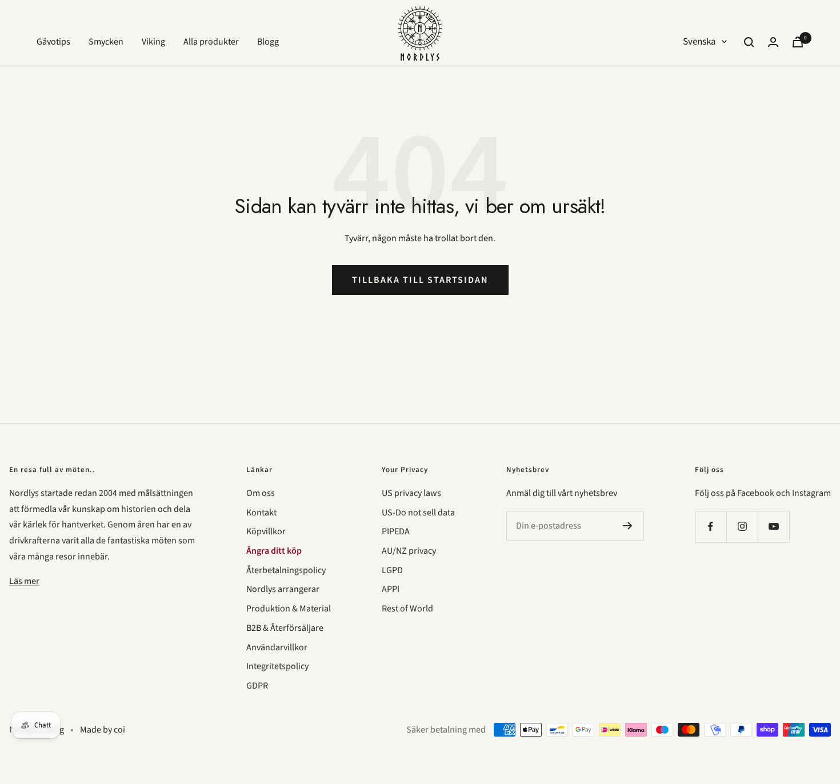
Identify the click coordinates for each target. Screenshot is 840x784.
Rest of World (407, 608)
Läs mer (24, 581)
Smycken (106, 41)
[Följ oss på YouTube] (773, 526)
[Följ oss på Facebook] (710, 526)
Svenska (699, 42)
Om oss (260, 493)
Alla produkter (211, 41)
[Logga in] (773, 42)
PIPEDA (396, 531)
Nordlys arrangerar (282, 589)
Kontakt (261, 512)
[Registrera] (628, 526)
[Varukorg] (797, 42)
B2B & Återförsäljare (284, 628)
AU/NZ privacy (409, 551)
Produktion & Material (288, 608)
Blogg (268, 41)
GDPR (257, 685)
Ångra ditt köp (274, 551)
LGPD (392, 570)
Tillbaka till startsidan (420, 280)
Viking (153, 41)
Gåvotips (53, 41)
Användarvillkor (276, 647)
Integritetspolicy (277, 666)
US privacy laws (411, 493)
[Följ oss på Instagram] (742, 526)
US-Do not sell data (418, 512)
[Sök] (749, 42)
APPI (390, 589)
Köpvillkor (266, 531)
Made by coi (102, 729)
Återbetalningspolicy (286, 570)
